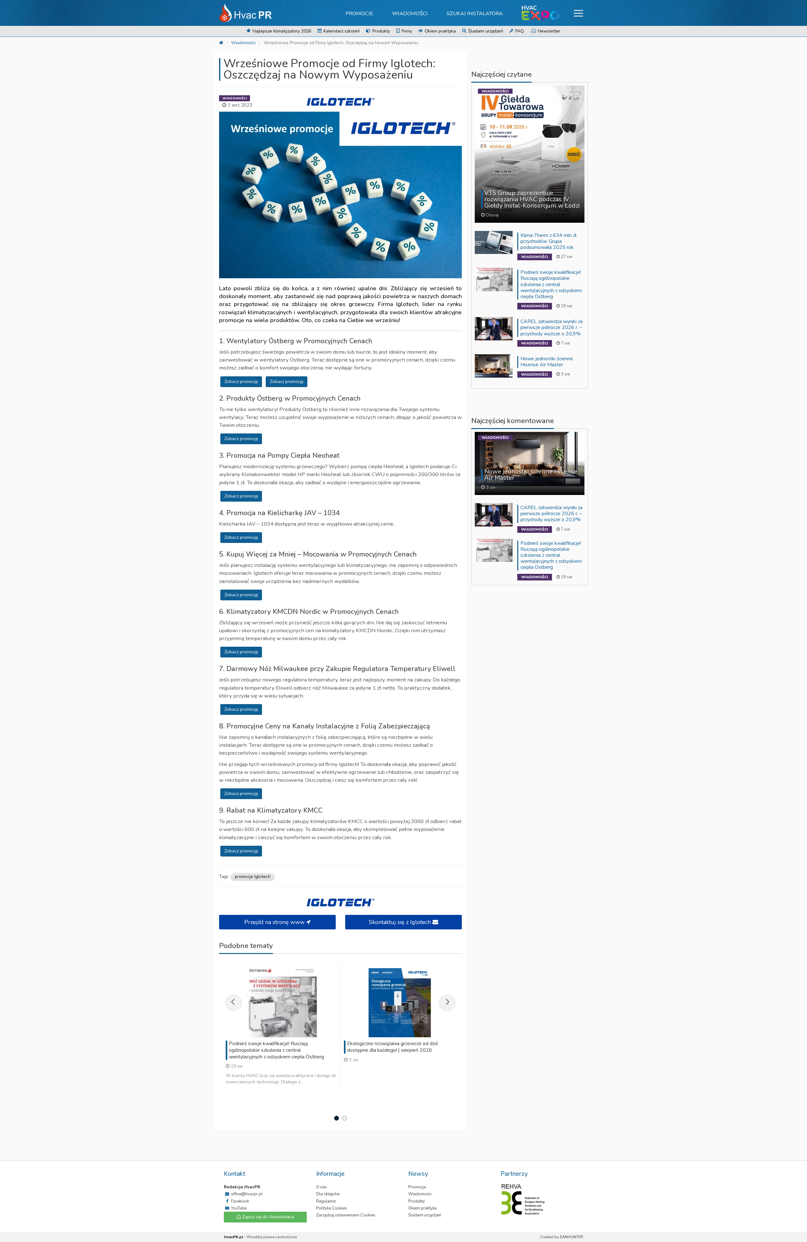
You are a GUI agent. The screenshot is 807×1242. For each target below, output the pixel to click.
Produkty (380, 31)
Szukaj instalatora (475, 13)
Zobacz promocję (241, 382)
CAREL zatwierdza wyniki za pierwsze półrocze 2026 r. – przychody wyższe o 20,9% (551, 327)
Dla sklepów (328, 1194)
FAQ (519, 31)
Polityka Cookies (331, 1208)
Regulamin (326, 1201)
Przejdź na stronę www (275, 922)
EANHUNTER (571, 1236)
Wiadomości (410, 13)
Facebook (239, 1201)
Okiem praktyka (439, 31)
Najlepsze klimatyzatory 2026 (281, 31)
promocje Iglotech (252, 877)
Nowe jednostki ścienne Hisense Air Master (546, 361)
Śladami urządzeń (485, 31)
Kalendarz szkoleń (341, 31)
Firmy (406, 31)
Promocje (359, 13)
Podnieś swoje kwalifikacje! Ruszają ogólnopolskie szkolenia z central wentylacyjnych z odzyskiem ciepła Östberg (551, 284)
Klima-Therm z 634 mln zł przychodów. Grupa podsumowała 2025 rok (548, 241)
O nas (321, 1187)
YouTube (238, 1208)
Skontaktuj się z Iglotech (401, 922)
